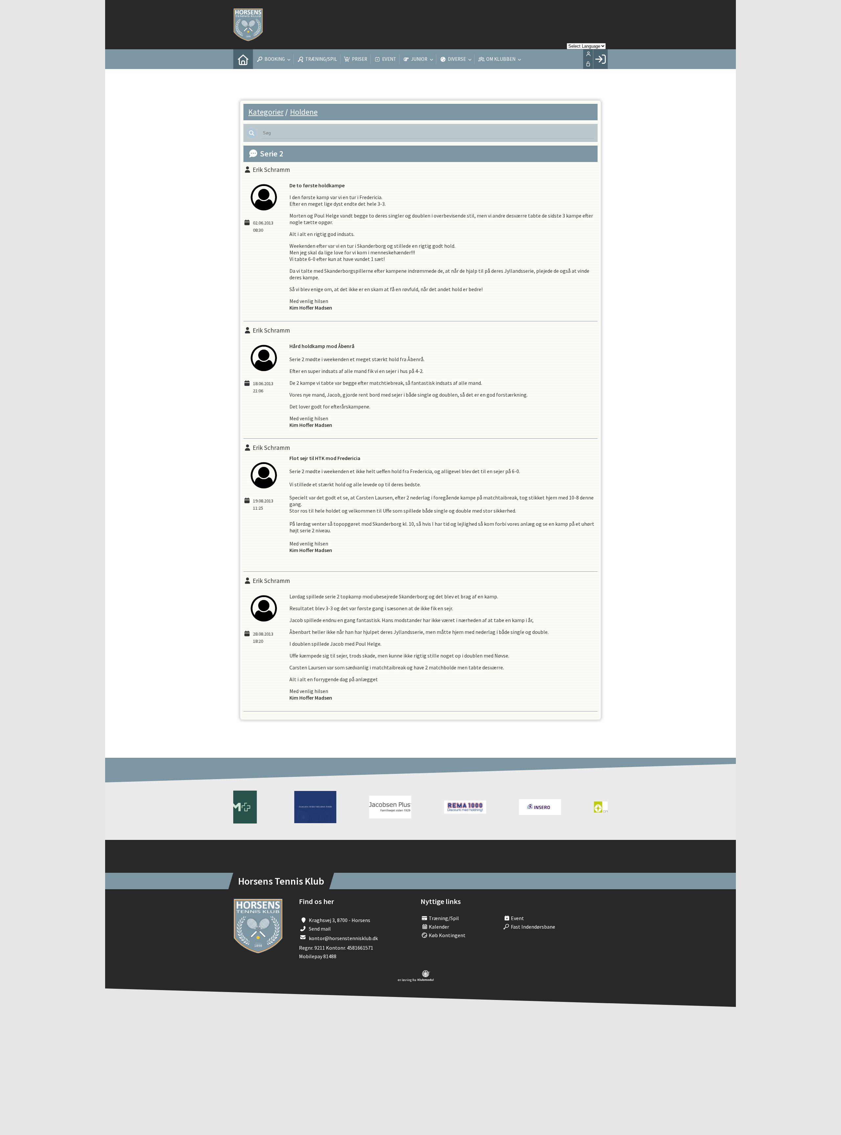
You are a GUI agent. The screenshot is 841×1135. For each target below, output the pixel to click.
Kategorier (266, 112)
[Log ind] (600, 59)
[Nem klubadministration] (416, 980)
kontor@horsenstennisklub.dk (343, 938)
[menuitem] (243, 59)
